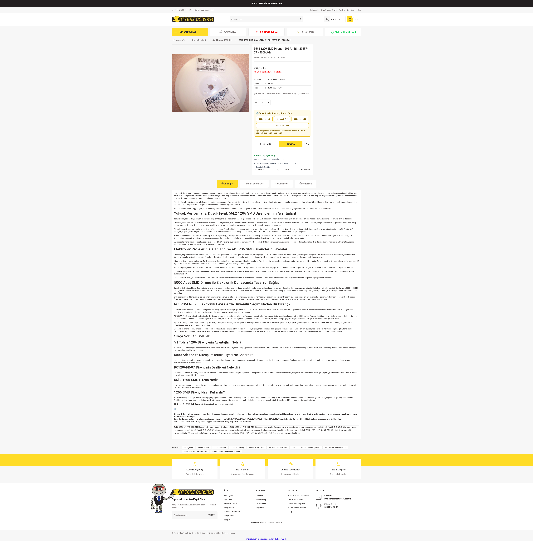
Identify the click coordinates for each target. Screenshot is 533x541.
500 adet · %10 (300, 119)
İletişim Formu (230, 508)
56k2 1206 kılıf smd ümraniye (195, 452)
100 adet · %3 (264, 119)
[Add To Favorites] (308, 144)
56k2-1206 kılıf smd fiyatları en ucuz (226, 452)
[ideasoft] (251, 539)
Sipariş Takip (261, 500)
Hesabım (259, 496)
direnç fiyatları (203, 448)
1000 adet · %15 (282, 126)
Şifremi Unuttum (230, 504)
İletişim (227, 520)
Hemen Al (290, 144)
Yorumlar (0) (281, 183)
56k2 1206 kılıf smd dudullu (335, 448)
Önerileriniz (305, 183)
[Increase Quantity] (268, 102)
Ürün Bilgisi (227, 183)
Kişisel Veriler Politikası (297, 508)
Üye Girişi (228, 500)
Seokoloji (255, 522)
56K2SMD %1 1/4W (256, 448)
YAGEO (270, 84)
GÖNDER (211, 515)
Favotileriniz (261, 504)
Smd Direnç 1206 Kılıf (276, 79)
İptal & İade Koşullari (296, 504)
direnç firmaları (220, 448)
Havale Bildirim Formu (233, 512)
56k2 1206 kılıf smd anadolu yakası (306, 448)
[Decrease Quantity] (256, 102)
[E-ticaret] (266, 539)
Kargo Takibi (229, 516)
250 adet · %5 (281, 119)
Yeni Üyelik (228, 496)
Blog (290, 512)
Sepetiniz (260, 508)
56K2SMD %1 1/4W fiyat (278, 448)
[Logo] (193, 19)
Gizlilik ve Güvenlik (295, 500)
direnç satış (188, 448)
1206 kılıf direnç (238, 448)
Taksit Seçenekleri (254, 183)
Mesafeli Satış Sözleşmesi (298, 496)
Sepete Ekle (265, 144)
